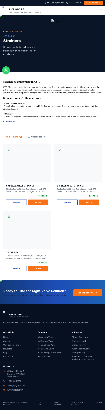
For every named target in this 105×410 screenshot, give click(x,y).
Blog (5, 352)
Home (6, 32)
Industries (7, 349)
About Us (7, 341)
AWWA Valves (44, 356)
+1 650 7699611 (75, 3)
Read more (9, 121)
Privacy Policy (41, 403)
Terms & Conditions (56, 403)
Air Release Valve (45, 341)
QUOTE (38, 202)
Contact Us (8, 356)
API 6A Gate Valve (46, 349)
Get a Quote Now (86, 293)
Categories (38, 137)
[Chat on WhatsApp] (6, 70)
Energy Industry (79, 345)
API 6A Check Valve (47, 345)
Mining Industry (78, 352)
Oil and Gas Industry (81, 337)
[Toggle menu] (101, 10)
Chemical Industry (80, 341)
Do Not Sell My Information (77, 403)
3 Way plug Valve (45, 337)
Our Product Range (12, 345)
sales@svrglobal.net (55, 3)
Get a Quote (92, 3)
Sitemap (98, 402)
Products (15, 137)
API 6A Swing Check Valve (50, 352)
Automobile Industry (81, 349)
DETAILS (16, 202)
